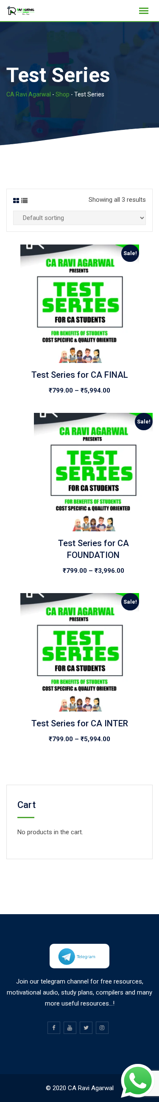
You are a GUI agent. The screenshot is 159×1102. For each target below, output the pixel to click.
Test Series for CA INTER (79, 723)
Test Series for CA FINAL (79, 375)
